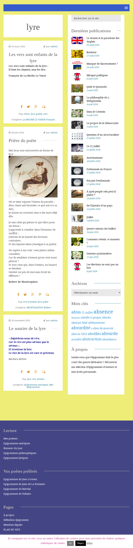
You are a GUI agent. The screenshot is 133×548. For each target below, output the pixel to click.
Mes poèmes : (11, 438)
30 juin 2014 (17, 132)
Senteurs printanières (99, 253)
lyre (33, 113)
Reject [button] (80, 543)
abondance (109, 339)
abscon (75, 334)
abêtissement (96, 323)
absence (103, 311)
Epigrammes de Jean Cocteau (20, 479)
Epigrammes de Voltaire (17, 493)
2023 (84, 334)
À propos (8, 515)
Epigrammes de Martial (17, 488)
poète (45, 301)
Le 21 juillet (93, 146)
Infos (90, 543)
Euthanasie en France (99, 169)
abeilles (94, 333)
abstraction (92, 339)
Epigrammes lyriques (15, 457)
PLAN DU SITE (11, 529)
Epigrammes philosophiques (19, 453)
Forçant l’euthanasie (98, 180)
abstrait (76, 323)
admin (54, 46)
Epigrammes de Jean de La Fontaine (24, 484)
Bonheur (92, 52)
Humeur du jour (13, 448)
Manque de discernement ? (102, 63)
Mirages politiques (97, 75)
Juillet (90, 217)
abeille (85, 317)
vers (45, 113)
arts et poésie (30, 301)
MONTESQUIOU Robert (38, 307)
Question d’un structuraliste (103, 134)
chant (27, 113)
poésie (39, 113)
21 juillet (87, 312)
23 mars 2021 (18, 46)
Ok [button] (70, 543)
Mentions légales (12, 524)
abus (76, 312)
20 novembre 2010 (20, 320)
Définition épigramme (16, 520)
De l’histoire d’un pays (99, 205)
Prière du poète (22, 140)
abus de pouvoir (103, 328)
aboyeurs (76, 317)
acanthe (76, 339)
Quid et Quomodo (97, 86)
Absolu (106, 317)
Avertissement (95, 157)
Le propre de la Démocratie (102, 123)
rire (34, 379)
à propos (95, 317)
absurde (110, 333)
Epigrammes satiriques (36, 384)
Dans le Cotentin (96, 111)
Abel (84, 323)
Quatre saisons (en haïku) (101, 228)
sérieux (40, 379)
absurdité (80, 327)
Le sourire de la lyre (27, 328)
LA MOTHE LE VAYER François (39, 119)
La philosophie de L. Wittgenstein (98, 99)
